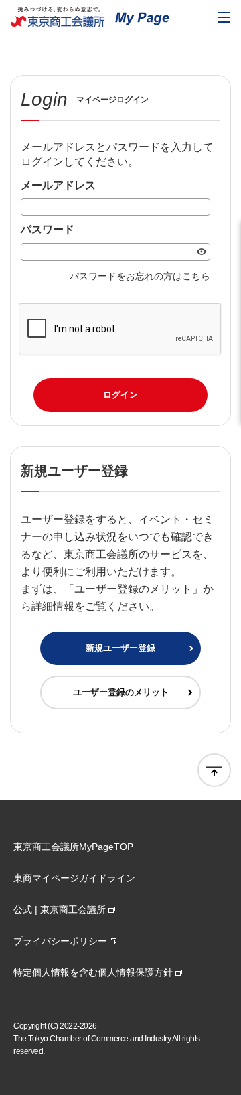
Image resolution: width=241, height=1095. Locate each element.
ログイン (120, 394)
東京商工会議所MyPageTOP (73, 846)
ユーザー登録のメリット (121, 692)
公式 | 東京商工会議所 (59, 909)
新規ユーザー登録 (120, 648)
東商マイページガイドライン (74, 878)
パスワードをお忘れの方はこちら (140, 276)
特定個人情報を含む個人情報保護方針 (93, 972)
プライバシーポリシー (60, 941)
